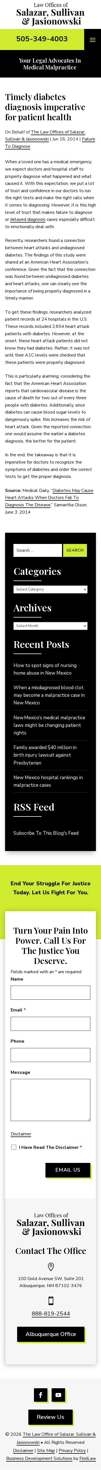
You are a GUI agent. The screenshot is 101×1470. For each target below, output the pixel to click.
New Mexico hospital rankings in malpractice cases (48, 781)
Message (20, 1072)
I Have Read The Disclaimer (50, 1147)
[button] (92, 39)
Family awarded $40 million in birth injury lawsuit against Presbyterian (45, 755)
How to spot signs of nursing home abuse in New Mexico (45, 669)
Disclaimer (21, 1134)
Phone (17, 1041)
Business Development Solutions (39, 1458)
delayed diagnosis (27, 219)
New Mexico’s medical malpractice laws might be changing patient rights (49, 725)
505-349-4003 (42, 39)
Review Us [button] (50, 1417)
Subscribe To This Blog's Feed (46, 833)
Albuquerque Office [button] (51, 1334)
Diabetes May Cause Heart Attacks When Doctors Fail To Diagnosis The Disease (49, 497)
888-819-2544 (51, 1313)
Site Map (46, 1451)
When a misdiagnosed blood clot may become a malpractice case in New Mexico (49, 695)
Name (17, 979)
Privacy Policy (72, 1451)
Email (18, 1010)
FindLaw (87, 1458)
